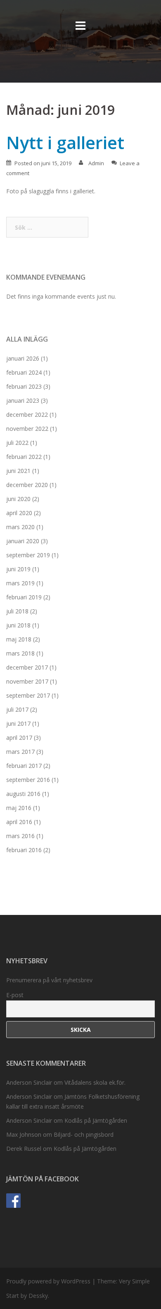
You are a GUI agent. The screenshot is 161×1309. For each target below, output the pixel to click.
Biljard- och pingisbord (84, 1134)
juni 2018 (18, 625)
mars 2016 (20, 836)
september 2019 (28, 555)
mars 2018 (20, 653)
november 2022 (27, 428)
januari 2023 (22, 400)
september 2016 (28, 780)
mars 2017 (20, 751)
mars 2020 (20, 527)
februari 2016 (24, 850)
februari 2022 (24, 457)
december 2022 (27, 414)
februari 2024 (24, 372)
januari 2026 (22, 358)
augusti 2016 (23, 794)
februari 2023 (24, 386)
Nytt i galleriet (65, 142)
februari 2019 (24, 597)
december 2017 (27, 667)
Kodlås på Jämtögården (95, 1120)
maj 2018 (18, 639)
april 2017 (19, 737)
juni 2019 (18, 569)
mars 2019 (20, 583)
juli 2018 (17, 611)
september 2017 (28, 695)
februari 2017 (24, 766)
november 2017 (27, 681)
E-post (15, 995)
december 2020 (27, 485)
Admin (96, 163)
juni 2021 (18, 471)
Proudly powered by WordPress (48, 1281)
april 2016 (19, 822)
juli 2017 (17, 709)
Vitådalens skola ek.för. (94, 1082)
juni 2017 (18, 723)
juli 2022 (17, 443)
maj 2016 (18, 808)
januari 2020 (22, 541)
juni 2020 (18, 499)
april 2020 (19, 513)
